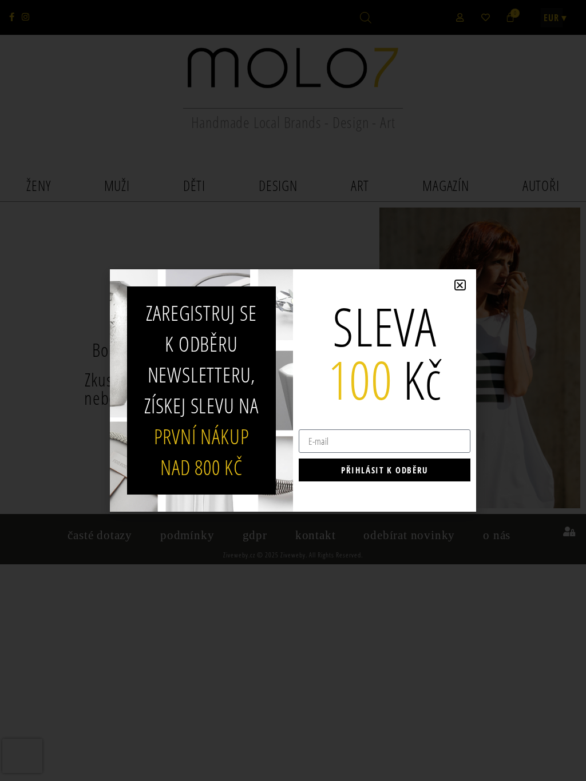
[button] (460, 285)
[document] (293, 390)
